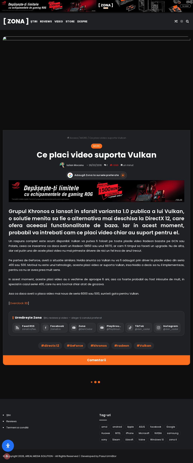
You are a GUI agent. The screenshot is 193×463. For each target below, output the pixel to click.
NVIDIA (158, 433)
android (117, 426)
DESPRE (82, 21)
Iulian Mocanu (75, 165)
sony (104, 439)
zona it (173, 439)
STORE (70, 21)
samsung (172, 433)
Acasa (73, 138)
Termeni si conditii (17, 427)
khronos (100, 345)
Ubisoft (129, 439)
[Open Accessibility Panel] (8, 446)
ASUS (142, 426)
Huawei (105, 433)
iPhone (129, 433)
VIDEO (58, 21)
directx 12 (51, 345)
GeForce (76, 345)
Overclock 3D (19, 303)
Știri (34, 21)
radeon (123, 345)
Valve (142, 439)
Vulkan (145, 345)
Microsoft (144, 433)
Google (170, 426)
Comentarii (96, 360)
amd (104, 426)
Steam (116, 439)
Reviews (46, 21)
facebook (155, 426)
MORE (83, 138)
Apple (130, 426)
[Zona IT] (16, 21)
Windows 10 (157, 439)
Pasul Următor (107, 456)
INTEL (118, 433)
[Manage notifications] (7, 456)
